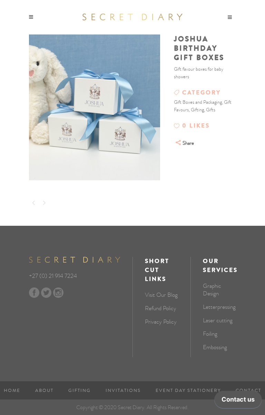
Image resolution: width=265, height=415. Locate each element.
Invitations (123, 390)
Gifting (79, 390)
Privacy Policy (161, 322)
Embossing (215, 347)
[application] (238, 401)
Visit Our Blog (161, 295)
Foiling (210, 334)
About (44, 390)
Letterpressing (219, 307)
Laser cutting (218, 320)
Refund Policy (160, 308)
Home (12, 390)
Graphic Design (212, 289)
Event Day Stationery (188, 390)
